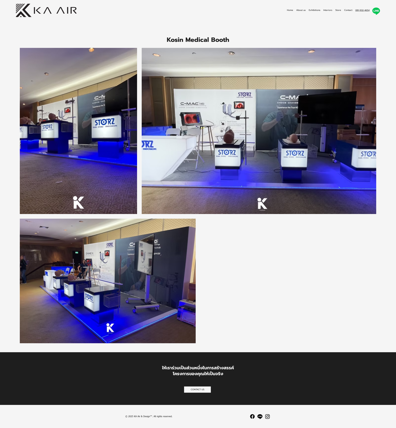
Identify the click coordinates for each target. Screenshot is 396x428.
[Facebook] (252, 416)
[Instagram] (268, 416)
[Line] (260, 416)
